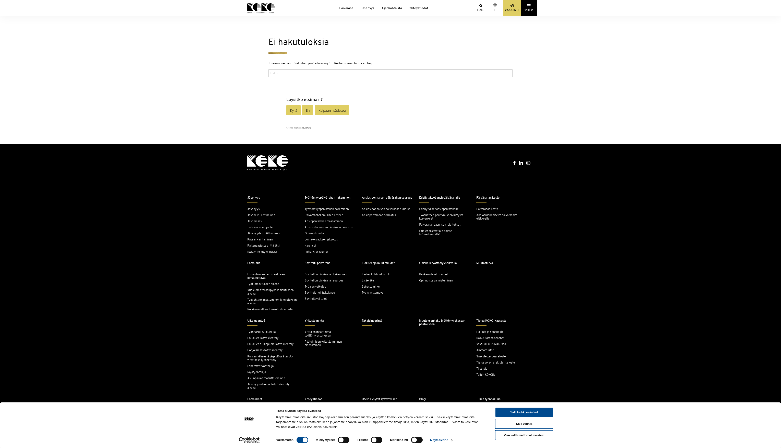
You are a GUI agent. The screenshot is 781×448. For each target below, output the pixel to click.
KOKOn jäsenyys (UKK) (262, 252)
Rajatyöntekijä (256, 372)
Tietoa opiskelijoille (260, 227)
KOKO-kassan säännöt (490, 338)
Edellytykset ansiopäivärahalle (439, 197)
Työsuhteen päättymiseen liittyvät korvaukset (441, 217)
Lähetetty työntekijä (260, 366)
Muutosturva (484, 263)
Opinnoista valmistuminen (436, 280)
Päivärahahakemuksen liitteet (324, 215)
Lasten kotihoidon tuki (376, 274)
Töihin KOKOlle (485, 375)
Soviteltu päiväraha (318, 263)
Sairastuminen (371, 286)
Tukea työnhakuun (488, 399)
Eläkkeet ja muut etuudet (378, 263)
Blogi (422, 399)
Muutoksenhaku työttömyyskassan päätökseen (442, 322)
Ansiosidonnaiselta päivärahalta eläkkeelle (496, 217)
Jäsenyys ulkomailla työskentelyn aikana (269, 386)
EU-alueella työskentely (263, 338)
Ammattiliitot (485, 350)
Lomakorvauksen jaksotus (321, 239)
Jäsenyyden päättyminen (263, 233)
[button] (293, 110)
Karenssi (310, 245)
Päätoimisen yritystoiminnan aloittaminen (323, 343)
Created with (297, 128)
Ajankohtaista (392, 8)
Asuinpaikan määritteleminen (266, 378)
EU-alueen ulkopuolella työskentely (270, 344)
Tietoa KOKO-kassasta (491, 320)
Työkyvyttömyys (372, 292)
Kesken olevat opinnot (433, 274)
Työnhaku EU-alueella (261, 332)
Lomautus (253, 263)
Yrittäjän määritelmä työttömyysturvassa (318, 334)
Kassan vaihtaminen (260, 239)
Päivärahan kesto (488, 197)
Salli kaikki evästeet (524, 412)
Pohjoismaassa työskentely (265, 350)
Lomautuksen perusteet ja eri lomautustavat (266, 276)
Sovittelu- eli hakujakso (320, 292)
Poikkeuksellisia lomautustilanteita (269, 309)
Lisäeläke (368, 280)
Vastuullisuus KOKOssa (491, 344)
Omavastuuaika (314, 233)
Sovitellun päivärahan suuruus (324, 280)
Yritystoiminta (314, 320)
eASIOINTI (512, 10)
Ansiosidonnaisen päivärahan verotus (329, 227)
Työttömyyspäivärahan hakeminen (327, 197)
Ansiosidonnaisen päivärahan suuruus (387, 197)
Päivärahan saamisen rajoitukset (439, 224)
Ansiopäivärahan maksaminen (324, 221)
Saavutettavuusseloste (491, 356)
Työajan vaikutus (315, 286)
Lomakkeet (254, 399)
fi (495, 10)
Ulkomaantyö (256, 320)
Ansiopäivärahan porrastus (379, 215)
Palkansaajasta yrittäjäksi (263, 245)
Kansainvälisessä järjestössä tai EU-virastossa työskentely (270, 358)
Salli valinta (524, 423)
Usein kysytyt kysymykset (379, 399)
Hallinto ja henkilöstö (490, 332)
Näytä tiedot (438, 440)
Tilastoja (481, 368)
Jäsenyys (367, 8)
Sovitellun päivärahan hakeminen (326, 274)
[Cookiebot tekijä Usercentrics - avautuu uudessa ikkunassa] (249, 440)
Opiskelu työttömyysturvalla (438, 263)
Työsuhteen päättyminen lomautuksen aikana (272, 302)
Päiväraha (346, 8)
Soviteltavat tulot (316, 299)
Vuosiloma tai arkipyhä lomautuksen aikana (270, 292)
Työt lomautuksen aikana (263, 284)
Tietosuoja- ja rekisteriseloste (495, 362)
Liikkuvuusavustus (316, 252)
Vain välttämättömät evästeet (524, 435)
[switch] (343, 440)
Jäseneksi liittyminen (261, 215)
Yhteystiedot (418, 8)
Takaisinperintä (372, 320)
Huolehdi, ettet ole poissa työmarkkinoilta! (435, 233)
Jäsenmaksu (255, 221)
